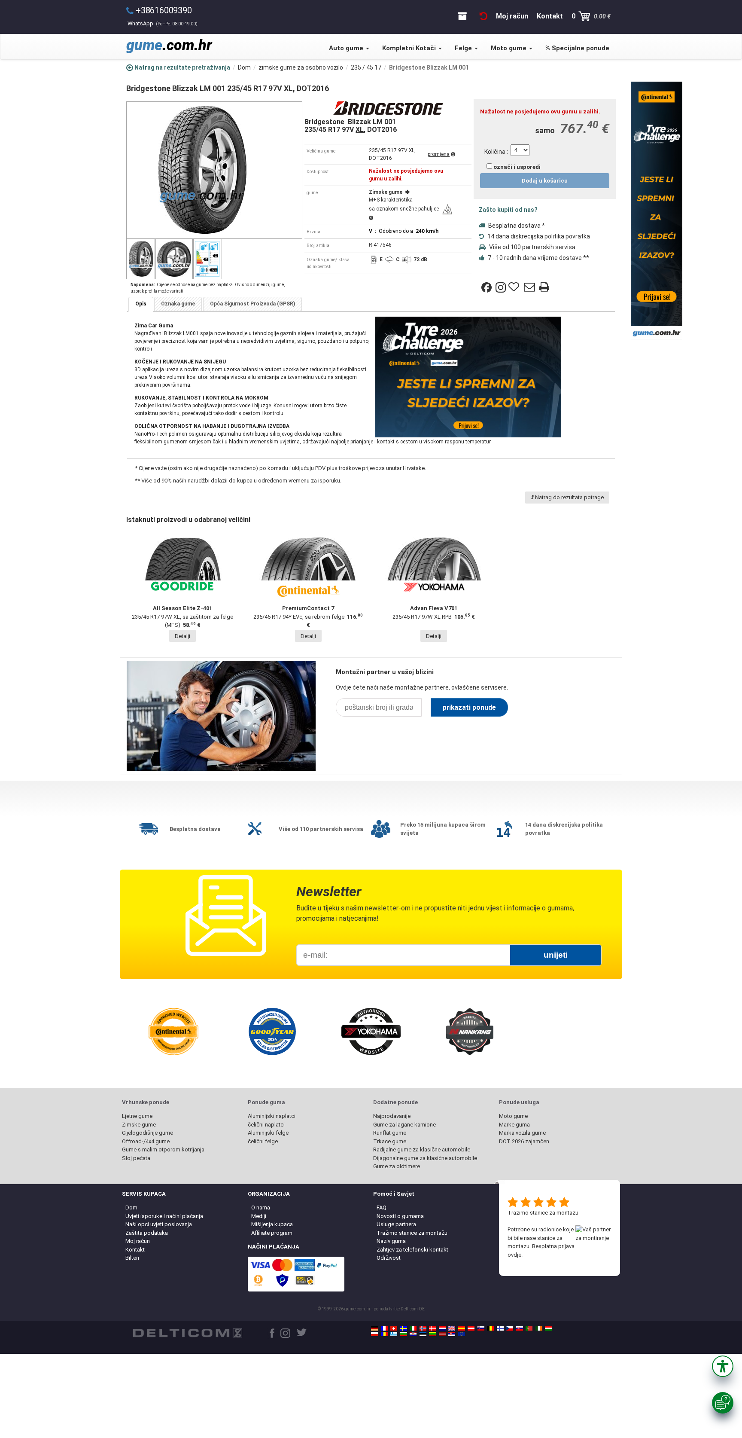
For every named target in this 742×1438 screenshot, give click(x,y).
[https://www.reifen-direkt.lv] (442, 1334)
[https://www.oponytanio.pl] (374, 1334)
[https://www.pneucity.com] (529, 1328)
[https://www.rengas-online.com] (500, 1328)
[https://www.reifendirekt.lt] (432, 1334)
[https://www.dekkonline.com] (423, 1328)
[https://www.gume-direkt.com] (480, 1328)
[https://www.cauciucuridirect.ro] (384, 1334)
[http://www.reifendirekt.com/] (461, 1334)
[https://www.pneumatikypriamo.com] (519, 1328)
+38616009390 (164, 10)
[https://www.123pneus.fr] (384, 1328)
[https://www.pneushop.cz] (509, 1328)
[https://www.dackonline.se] (403, 1328)
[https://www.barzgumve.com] (403, 1334)
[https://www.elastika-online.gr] (393, 1334)
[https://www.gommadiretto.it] (413, 1328)
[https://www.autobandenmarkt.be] (490, 1328)
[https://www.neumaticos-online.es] (461, 1328)
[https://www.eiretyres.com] (538, 1328)
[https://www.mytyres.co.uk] (451, 1328)
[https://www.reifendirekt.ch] (393, 1328)
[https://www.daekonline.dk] (432, 1328)
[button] (722, 1366)
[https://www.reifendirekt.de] (374, 1328)
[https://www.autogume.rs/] (451, 1334)
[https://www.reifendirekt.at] (471, 1328)
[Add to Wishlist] (514, 287)
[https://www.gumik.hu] (548, 1328)
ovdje (514, 1255)
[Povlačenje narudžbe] (483, 16)
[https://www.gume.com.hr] (413, 1334)
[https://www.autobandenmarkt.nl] (442, 1328)
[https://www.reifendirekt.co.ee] (423, 1334)
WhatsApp (163, 23)
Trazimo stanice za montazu (543, 1212)
